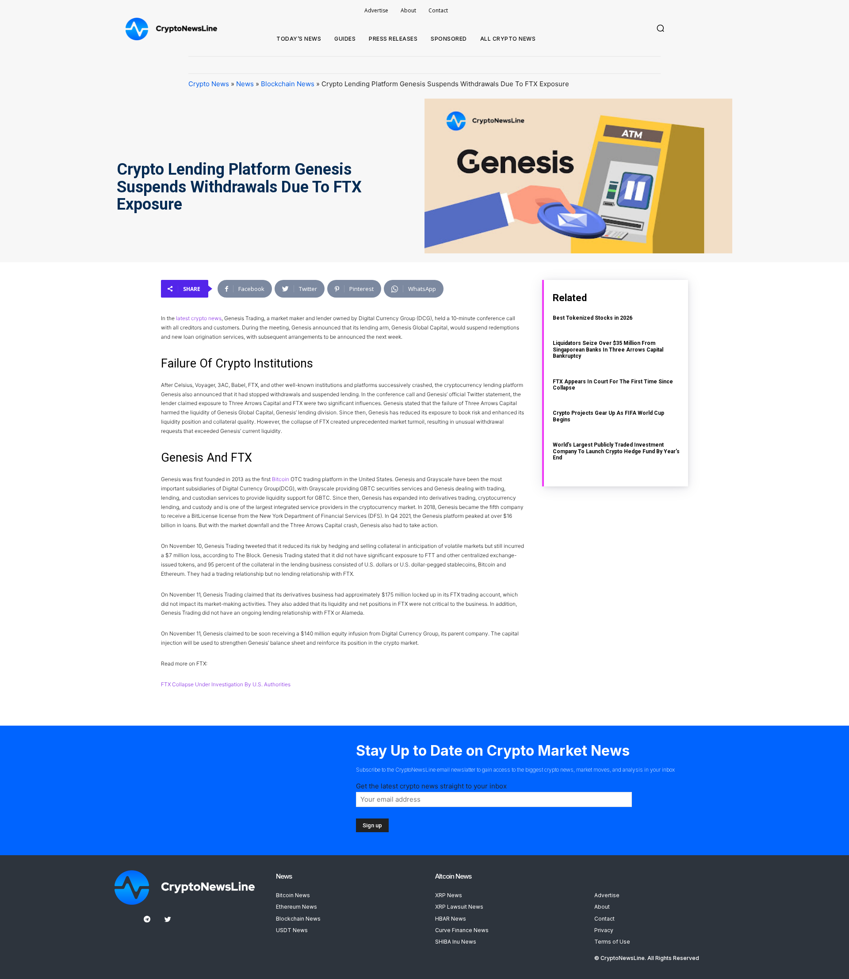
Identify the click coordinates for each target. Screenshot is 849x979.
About (602, 906)
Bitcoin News (293, 895)
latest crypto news (199, 318)
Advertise (607, 895)
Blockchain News (287, 84)
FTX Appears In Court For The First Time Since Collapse (613, 385)
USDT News (292, 930)
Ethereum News (296, 906)
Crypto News (208, 84)
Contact (604, 918)
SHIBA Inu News (455, 941)
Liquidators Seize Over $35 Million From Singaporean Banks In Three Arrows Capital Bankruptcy (608, 349)
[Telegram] (147, 919)
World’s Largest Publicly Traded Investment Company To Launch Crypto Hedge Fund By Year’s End (616, 451)
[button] (660, 28)
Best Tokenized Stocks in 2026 (592, 318)
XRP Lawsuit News (459, 906)
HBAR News (450, 918)
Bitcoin (280, 479)
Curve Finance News (462, 930)
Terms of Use (612, 941)
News (245, 84)
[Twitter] (168, 919)
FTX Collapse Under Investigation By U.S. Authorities (226, 684)
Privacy (603, 930)
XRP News (448, 895)
